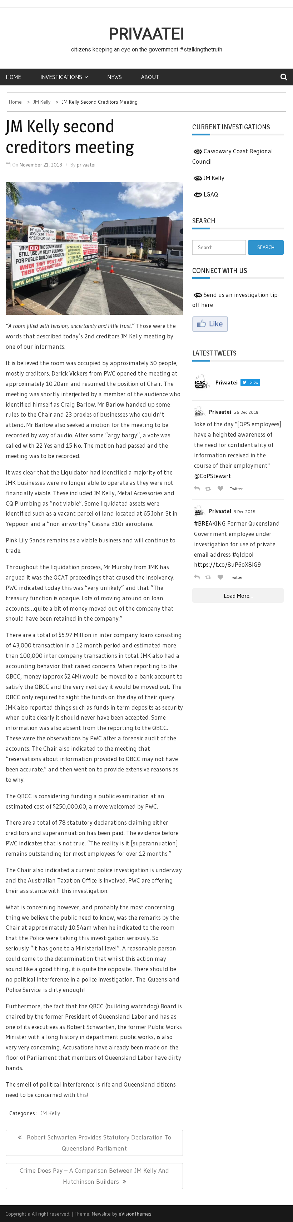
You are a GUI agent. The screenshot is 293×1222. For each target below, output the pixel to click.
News (114, 76)
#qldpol (243, 554)
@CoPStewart (212, 476)
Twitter (236, 488)
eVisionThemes (135, 1214)
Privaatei (146, 34)
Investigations (61, 76)
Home (13, 76)
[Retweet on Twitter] (209, 488)
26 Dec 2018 (246, 412)
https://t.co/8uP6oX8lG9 (227, 564)
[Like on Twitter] (222, 488)
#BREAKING (210, 523)
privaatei (86, 165)
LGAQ (211, 194)
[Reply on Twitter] (197, 488)
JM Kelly (50, 1113)
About (150, 76)
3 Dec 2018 (244, 511)
